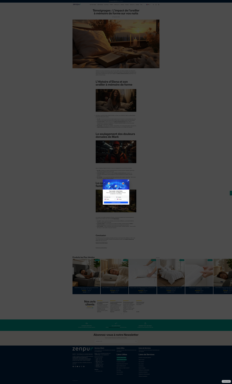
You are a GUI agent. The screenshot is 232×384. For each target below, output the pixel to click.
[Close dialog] (128, 180)
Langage (119, 197)
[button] (110, 199)
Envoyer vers (107, 197)
